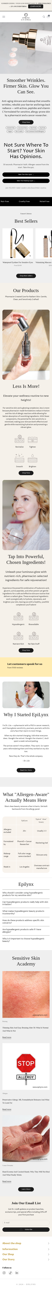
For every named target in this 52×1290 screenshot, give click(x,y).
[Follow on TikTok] (10, 1272)
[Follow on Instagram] (4, 1272)
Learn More (35, 6)
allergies (5, 1093)
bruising (4, 1021)
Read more (6, 1037)
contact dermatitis (7, 1165)
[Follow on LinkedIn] (17, 1272)
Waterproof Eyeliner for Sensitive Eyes (18, 262)
